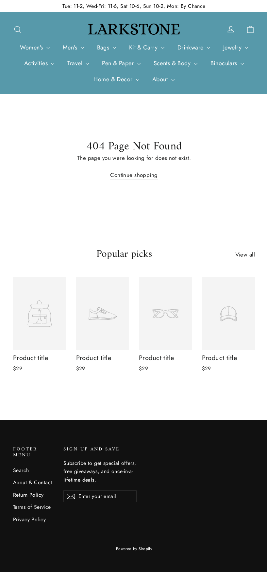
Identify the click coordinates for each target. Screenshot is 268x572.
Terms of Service (32, 507)
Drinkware (191, 47)
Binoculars (224, 63)
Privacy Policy (29, 519)
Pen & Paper (118, 63)
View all (245, 254)
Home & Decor (113, 79)
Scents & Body (173, 63)
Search (21, 470)
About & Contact (32, 482)
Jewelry (233, 47)
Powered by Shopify (134, 549)
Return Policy (28, 495)
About (161, 79)
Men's (71, 47)
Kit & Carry (144, 47)
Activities (37, 63)
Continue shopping (134, 175)
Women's (32, 47)
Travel (75, 63)
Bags (104, 47)
